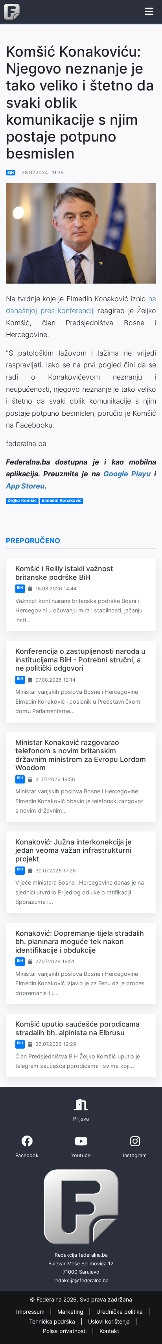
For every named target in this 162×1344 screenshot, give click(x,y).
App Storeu (25, 486)
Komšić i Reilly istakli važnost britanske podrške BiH (64, 572)
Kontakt (109, 1331)
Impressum (31, 1312)
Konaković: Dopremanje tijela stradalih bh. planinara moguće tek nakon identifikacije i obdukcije (79, 941)
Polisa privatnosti (65, 1331)
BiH (10, 172)
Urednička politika (120, 1312)
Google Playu (127, 474)
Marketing (71, 1312)
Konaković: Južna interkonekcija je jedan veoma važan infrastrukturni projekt (73, 850)
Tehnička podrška (53, 1321)
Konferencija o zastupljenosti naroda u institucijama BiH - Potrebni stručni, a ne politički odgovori (80, 659)
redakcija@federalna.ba (81, 1280)
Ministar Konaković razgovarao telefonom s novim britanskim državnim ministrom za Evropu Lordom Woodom (80, 755)
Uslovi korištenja (109, 1321)
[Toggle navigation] (149, 11)
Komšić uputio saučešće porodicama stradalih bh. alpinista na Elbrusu (77, 1028)
